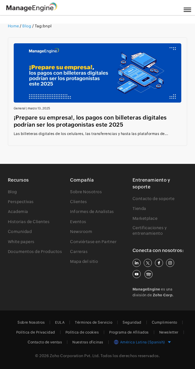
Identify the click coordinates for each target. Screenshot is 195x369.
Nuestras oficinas (87, 342)
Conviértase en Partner (93, 241)
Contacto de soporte (154, 198)
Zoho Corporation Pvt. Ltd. (75, 356)
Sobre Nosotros (86, 191)
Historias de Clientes (29, 221)
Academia (18, 211)
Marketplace (145, 218)
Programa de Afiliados (129, 332)
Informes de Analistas (92, 211)
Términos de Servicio (93, 322)
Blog (27, 26)
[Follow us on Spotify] (148, 274)
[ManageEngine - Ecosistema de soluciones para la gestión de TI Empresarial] (31, 10)
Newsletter (168, 332)
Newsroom (81, 231)
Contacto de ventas (45, 342)
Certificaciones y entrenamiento (150, 230)
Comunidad (20, 231)
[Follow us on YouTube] (137, 274)
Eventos (78, 221)
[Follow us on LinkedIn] (137, 263)
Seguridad (132, 322)
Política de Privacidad (35, 332)
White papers (21, 241)
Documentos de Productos (35, 251)
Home (14, 26)
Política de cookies (82, 332)
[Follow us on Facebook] (159, 263)
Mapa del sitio (84, 261)
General (20, 108)
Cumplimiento (164, 322)
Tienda (139, 208)
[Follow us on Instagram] (170, 263)
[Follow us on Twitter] (148, 263)
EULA (59, 322)
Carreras (79, 251)
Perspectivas (21, 201)
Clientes (78, 201)
